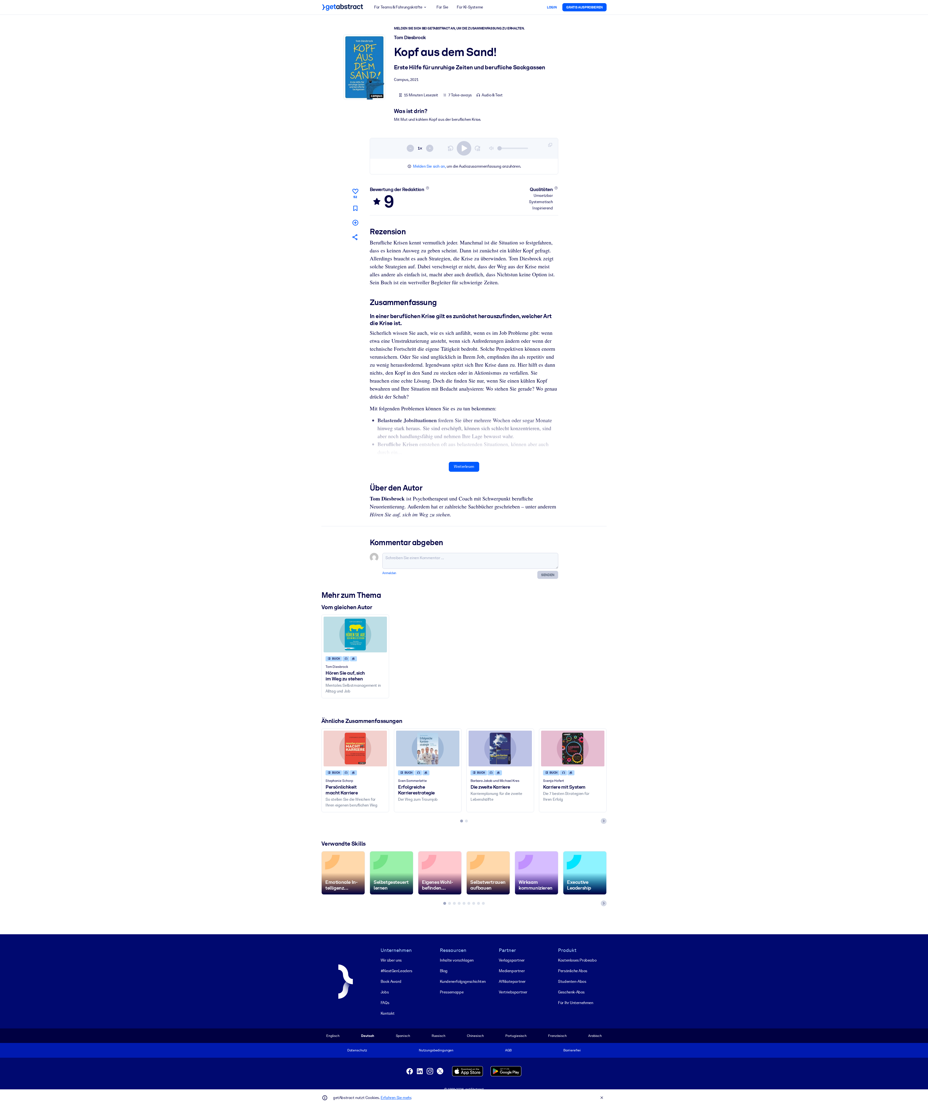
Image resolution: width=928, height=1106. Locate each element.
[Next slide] (604, 821)
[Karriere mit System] (572, 748)
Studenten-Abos (572, 981)
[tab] (461, 821)
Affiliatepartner (512, 981)
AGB (508, 1050)
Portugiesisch (516, 1036)
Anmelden (389, 573)
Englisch (333, 1036)
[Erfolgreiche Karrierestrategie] (427, 748)
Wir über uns (391, 960)
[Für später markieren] (355, 208)
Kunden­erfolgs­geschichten (463, 981)
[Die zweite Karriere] (500, 748)
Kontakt (388, 1013)
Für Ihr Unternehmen (575, 1002)
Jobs (385, 992)
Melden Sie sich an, (429, 166)
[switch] (464, 148)
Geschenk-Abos (571, 992)
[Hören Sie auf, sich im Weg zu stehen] (355, 634)
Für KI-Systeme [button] (470, 7)
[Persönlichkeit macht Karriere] (355, 748)
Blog (444, 971)
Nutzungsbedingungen (436, 1050)
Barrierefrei (572, 1050)
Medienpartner (512, 971)
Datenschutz (357, 1050)
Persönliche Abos (572, 971)
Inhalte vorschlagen (457, 960)
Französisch (557, 1036)
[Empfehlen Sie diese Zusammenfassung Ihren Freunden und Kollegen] (355, 237)
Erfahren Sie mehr (396, 1097)
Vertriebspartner (513, 992)
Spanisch (403, 1036)
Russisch (438, 1036)
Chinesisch (475, 1036)
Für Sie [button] (442, 7)
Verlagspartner (511, 960)
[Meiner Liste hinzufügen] (355, 222)
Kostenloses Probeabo (577, 960)
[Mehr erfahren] (427, 188)
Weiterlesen (464, 466)
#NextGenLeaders (396, 971)
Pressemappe (452, 992)
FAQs (385, 1002)
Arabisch (595, 1036)
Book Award (391, 981)
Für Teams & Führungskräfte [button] (398, 7)
